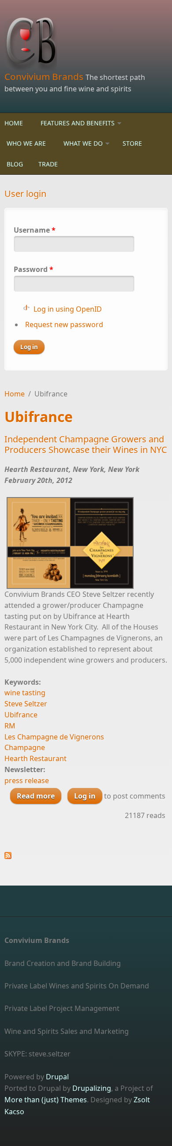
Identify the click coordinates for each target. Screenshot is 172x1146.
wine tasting (24, 692)
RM (9, 726)
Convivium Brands (45, 76)
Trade (48, 164)
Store (132, 143)
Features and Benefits (78, 123)
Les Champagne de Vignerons (54, 737)
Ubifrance (20, 715)
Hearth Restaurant (35, 758)
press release (26, 780)
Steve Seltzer (25, 704)
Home (13, 123)
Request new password (64, 324)
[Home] (86, 44)
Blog (15, 164)
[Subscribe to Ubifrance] (86, 855)
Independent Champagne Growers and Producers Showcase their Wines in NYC (85, 444)
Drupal (57, 1077)
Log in (85, 796)
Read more (39, 797)
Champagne (24, 747)
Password (33, 269)
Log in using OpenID (68, 309)
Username (35, 230)
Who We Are (26, 143)
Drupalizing (91, 1088)
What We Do (83, 143)
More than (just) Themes (45, 1100)
